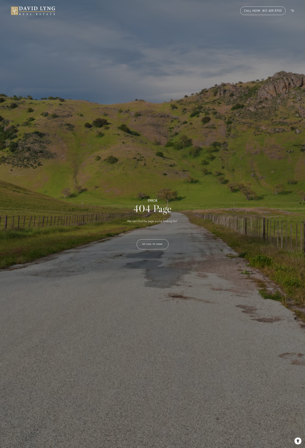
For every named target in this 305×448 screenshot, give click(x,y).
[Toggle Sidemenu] (290, 10)
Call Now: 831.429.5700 (263, 11)
